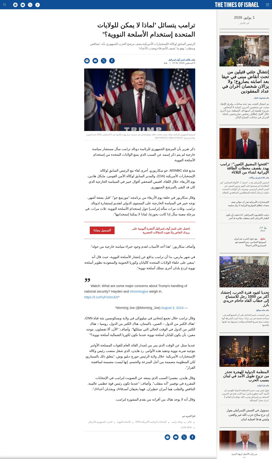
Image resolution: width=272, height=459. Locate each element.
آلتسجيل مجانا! (102, 230)
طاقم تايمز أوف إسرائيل (179, 59)
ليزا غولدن (261, 385)
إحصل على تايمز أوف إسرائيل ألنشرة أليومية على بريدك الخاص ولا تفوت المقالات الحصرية (161, 230)
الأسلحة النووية (124, 422)
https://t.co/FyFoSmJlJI (101, 297)
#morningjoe (139, 291)
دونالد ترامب (177, 422)
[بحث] (4, 4)
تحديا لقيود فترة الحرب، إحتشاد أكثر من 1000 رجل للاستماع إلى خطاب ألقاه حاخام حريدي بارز (245, 298)
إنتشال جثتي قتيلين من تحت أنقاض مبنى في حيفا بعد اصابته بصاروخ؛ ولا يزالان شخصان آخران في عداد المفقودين (245, 81)
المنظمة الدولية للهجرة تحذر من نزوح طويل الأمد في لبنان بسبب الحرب (246, 376)
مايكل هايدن (186, 427)
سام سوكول (260, 310)
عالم (190, 422)
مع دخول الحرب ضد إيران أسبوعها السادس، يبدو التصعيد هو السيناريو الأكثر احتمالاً (250, 242)
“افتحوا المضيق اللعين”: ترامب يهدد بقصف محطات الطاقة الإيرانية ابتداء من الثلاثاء (244, 168)
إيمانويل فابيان (259, 98)
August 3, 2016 (172, 308)
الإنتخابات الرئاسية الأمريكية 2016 (151, 422)
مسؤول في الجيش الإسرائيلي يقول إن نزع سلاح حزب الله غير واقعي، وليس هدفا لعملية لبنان (247, 415)
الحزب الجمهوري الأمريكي (100, 422)
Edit (165, 63)
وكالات (251, 178)
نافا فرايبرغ (260, 178)
